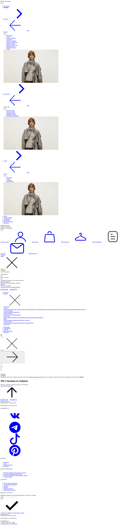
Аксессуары (7, 316)
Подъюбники (20, 323)
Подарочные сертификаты (10, 484)
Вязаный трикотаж (11, 47)
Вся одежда (9, 35)
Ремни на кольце (25, 320)
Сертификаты (7, 328)
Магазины (6, 332)
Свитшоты (9, 39)
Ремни (5, 319)
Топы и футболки (11, 38)
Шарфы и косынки (11, 114)
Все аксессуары (11, 110)
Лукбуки (6, 329)
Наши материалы (8, 331)
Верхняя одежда (11, 46)
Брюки (15, 323)
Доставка (6, 486)
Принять (81, 377)
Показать (3, 375)
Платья (8, 36)
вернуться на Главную (6, 386)
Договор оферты (8, 476)
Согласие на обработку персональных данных (15, 475)
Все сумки (9, 177)
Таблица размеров (8, 488)
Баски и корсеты (11, 111)
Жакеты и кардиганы (12, 45)
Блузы (31, 323)
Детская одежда (8, 321)
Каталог (3, 284)
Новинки (6, 292)
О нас (5, 463)
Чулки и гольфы (11, 314)
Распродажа (7, 324)
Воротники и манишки (13, 115)
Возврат (6, 487)
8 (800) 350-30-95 (15, 287)
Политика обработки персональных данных (15, 472)
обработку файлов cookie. (35, 377)
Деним (8, 49)
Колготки (18, 314)
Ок (1, 498)
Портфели (9, 180)
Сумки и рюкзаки (8, 310)
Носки (5, 314)
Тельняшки (27, 323)
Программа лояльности (10, 490)
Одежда (6, 308)
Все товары (6, 306)
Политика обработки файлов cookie (13, 474)
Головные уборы (11, 113)
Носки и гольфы (8, 313)
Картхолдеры (10, 181)
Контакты (6, 466)
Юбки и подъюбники (12, 42)
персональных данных (18, 513)
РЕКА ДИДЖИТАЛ (9, 523)
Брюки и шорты (11, 43)
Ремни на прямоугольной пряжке (12, 320)
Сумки (8, 178)
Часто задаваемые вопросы (10, 483)
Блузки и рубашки (11, 40)
